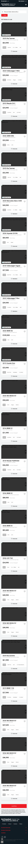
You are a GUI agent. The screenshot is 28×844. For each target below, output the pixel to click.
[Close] (2, 842)
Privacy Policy (21, 839)
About (9, 824)
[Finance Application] (2, 839)
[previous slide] (2, 29)
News (20, 824)
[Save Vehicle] (24, 39)
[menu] (22, 4)
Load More (14, 806)
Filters (5, 15)
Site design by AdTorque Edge (10, 840)
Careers (15, 824)
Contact (4, 824)
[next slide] (26, 29)
